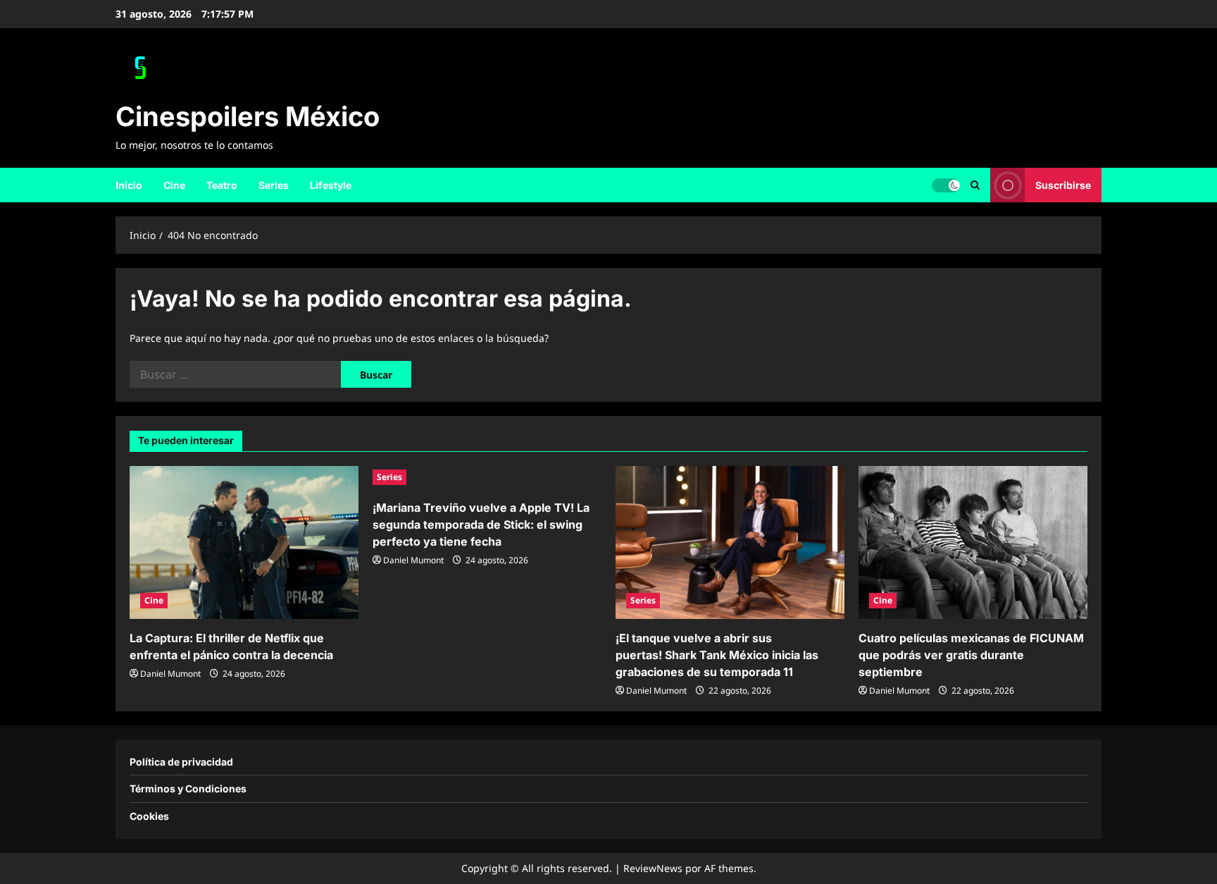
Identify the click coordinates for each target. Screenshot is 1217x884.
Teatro (221, 185)
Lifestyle (330, 185)
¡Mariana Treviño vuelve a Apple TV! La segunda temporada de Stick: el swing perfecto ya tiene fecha (481, 524)
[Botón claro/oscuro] (946, 185)
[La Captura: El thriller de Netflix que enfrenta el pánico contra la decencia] (244, 542)
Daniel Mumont (170, 674)
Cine (174, 185)
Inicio (129, 185)
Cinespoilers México (248, 116)
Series (273, 185)
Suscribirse (1063, 184)
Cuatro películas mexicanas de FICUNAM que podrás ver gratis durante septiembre (971, 655)
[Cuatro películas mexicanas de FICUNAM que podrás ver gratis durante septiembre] (973, 542)
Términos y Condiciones (188, 788)
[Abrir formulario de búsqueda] (975, 185)
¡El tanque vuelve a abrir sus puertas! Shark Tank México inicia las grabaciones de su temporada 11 (717, 655)
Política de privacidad (181, 762)
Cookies (149, 816)
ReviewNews (652, 868)
